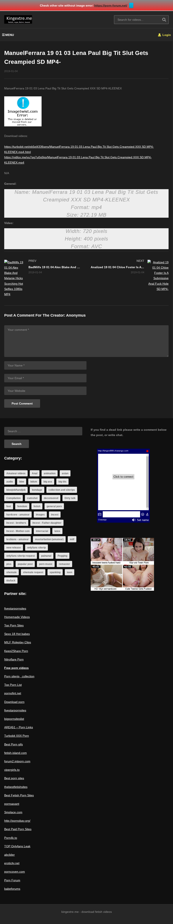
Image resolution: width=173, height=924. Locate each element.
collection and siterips (62, 489)
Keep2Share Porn (16, 651)
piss (8, 564)
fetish (37, 506)
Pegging (62, 555)
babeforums (12, 888)
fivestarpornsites (15, 608)
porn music (46, 564)
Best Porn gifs (13, 744)
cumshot (32, 498)
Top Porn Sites (14, 625)
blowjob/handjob (16, 489)
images (40, 514)
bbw (21, 481)
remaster (64, 564)
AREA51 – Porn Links (18, 727)
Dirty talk (70, 498)
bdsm (33, 481)
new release (13, 547)
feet (8, 506)
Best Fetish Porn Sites (19, 795)
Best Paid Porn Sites (17, 829)
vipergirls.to (12, 769)
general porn (54, 506)
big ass (47, 481)
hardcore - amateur (18, 514)
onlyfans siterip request (20, 555)
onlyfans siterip (36, 547)
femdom (22, 506)
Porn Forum (12, 880)
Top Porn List (13, 684)
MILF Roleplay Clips (17, 642)
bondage (37, 489)
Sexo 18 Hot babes (17, 634)
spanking (55, 572)
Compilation (13, 498)
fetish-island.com (15, 753)
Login (166, 35)
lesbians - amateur (17, 539)
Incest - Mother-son (18, 531)
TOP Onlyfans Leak (17, 846)
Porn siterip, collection (19, 676)
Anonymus (76, 315)
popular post (25, 564)
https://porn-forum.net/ (110, 5)
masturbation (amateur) (49, 539)
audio (9, 481)
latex (57, 531)
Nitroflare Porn (14, 659)
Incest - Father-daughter (46, 522)
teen (69, 572)
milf (72, 539)
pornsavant (11, 803)
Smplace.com (13, 812)
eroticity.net (11, 863)
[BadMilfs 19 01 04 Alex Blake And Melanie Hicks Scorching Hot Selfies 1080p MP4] (43, 278)
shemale (11, 572)
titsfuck (10, 580)
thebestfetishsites (15, 787)
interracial (42, 531)
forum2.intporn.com (17, 761)
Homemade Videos (17, 617)
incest (54, 514)
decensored (51, 498)
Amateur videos (16, 473)
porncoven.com (14, 871)
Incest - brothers (16, 522)
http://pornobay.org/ (17, 820)
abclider (9, 854)
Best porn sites (14, 778)
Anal (34, 473)
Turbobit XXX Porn (16, 735)
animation (49, 473)
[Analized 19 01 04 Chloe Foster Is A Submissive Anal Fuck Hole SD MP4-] (130, 275)
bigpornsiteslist (14, 718)
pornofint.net (12, 693)
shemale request (33, 572)
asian (65, 473)
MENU (9, 35)
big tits (62, 481)
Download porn (14, 702)
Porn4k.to (10, 837)
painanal (46, 555)
